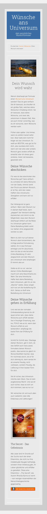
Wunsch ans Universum (24, 99)
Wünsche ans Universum (24, 22)
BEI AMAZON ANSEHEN (25, 489)
